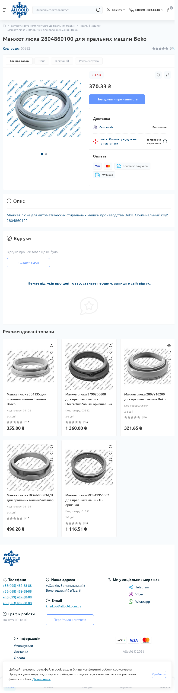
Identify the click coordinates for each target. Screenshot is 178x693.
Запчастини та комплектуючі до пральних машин (43, 25)
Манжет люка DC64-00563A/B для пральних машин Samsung (30, 497)
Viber (139, 594)
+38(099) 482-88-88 (17, 597)
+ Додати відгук (28, 262)
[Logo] (20, 10)
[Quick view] (51, 345)
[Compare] (51, 358)
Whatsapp (142, 601)
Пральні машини (90, 25)
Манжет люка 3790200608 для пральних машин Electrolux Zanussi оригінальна (88, 399)
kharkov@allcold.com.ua (63, 606)
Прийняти (158, 674)
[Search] (98, 10)
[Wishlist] (51, 351)
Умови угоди (23, 646)
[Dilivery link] (165, 141)
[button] (42, 154)
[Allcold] (30, 558)
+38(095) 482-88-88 (17, 585)
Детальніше (41, 679)
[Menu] (5, 10)
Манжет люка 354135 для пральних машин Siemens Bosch (27, 399)
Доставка (21, 652)
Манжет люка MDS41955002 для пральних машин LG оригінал (87, 500)
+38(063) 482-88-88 (17, 603)
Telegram (142, 587)
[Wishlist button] (158, 75)
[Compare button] (167, 75)
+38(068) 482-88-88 (17, 591)
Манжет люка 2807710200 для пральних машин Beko (144, 396)
